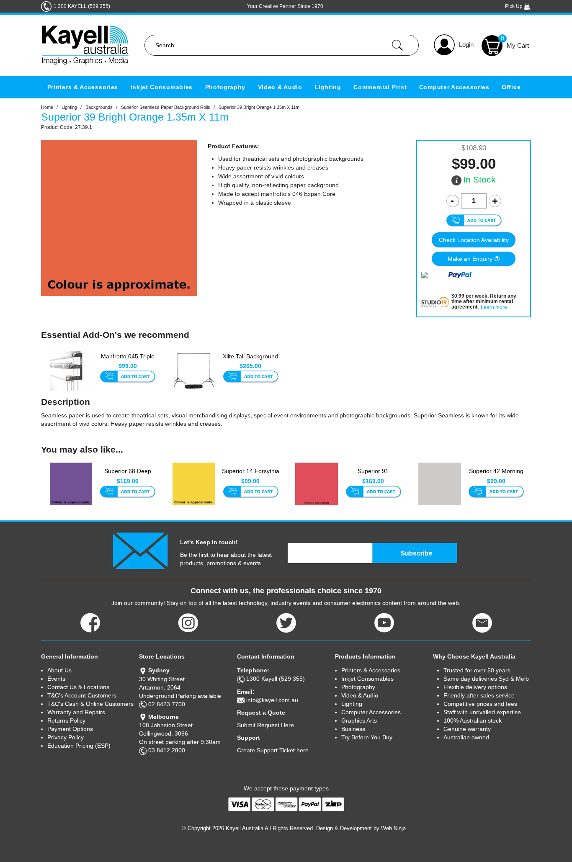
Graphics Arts (359, 720)
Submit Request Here (265, 725)
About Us (59, 670)
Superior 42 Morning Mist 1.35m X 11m (496, 475)
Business (353, 729)
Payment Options (70, 729)
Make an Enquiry (470, 258)
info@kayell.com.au (272, 700)
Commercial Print (380, 87)
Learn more (494, 307)
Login (466, 44)
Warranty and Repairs (76, 712)
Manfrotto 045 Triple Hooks (128, 360)
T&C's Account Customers (81, 695)
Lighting (327, 87)
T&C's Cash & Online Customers (90, 703)
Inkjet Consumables (162, 87)
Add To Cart (127, 377)
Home (47, 107)
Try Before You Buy (366, 737)
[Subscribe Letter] (140, 550)
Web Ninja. (394, 828)
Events (56, 678)
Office (511, 87)
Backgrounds (99, 107)
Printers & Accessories (82, 87)
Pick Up (514, 6)
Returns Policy (66, 720)
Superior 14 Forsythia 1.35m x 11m (250, 475)
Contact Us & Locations (78, 687)
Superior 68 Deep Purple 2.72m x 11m (127, 475)
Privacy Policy (65, 737)
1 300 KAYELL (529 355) (82, 6)
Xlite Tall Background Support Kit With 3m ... (250, 361)
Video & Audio (280, 87)
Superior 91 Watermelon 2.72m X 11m (373, 476)
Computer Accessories (454, 87)
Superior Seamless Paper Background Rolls (165, 107)
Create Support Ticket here (273, 750)
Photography (225, 87)
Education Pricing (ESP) (79, 745)
